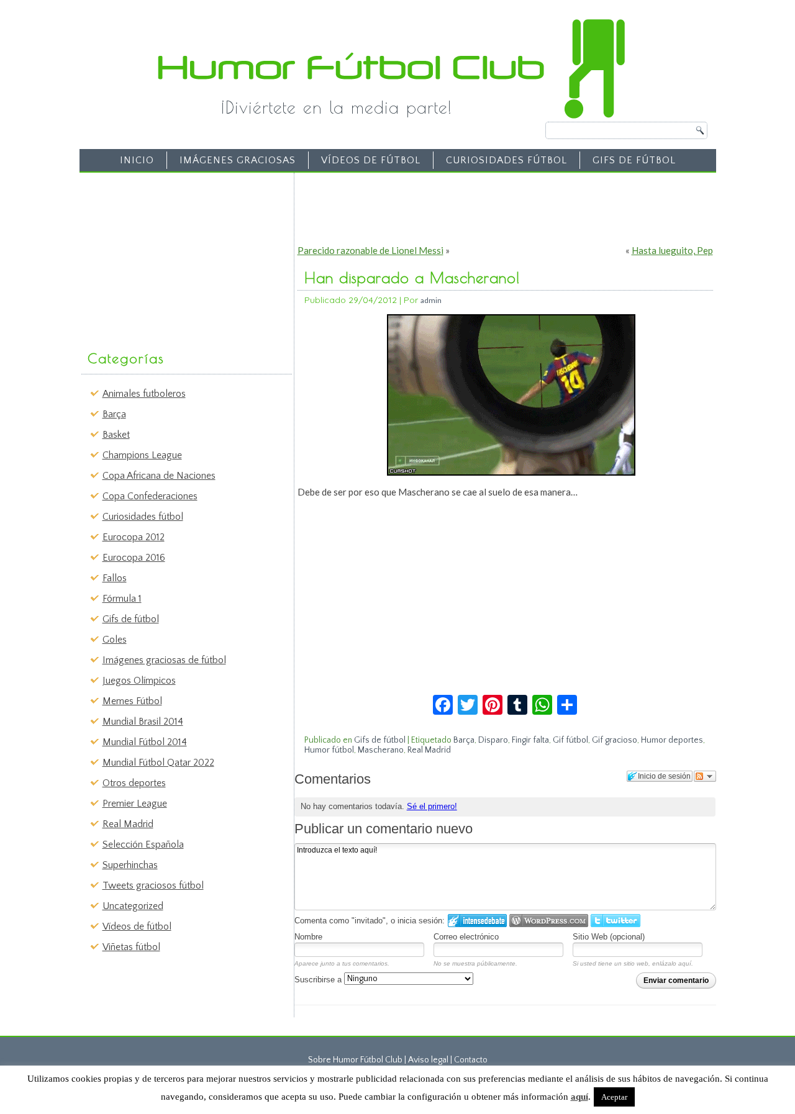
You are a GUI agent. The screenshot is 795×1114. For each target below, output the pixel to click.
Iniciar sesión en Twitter (615, 920)
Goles (114, 639)
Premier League (134, 803)
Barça (114, 414)
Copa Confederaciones (150, 496)
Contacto (471, 1060)
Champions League (142, 455)
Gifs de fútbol (634, 160)
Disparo (493, 740)
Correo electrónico (466, 936)
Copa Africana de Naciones (159, 475)
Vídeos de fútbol (370, 160)
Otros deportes (134, 783)
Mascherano (381, 750)
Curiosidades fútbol (506, 160)
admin (431, 300)
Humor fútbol (329, 750)
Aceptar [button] (614, 1097)
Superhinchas (130, 865)
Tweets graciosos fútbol (153, 885)
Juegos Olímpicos (139, 680)
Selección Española (143, 844)
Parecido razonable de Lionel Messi (370, 250)
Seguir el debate (705, 776)
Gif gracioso (614, 740)
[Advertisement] (177, 255)
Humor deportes (672, 740)
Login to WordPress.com (548, 920)
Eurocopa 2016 (133, 557)
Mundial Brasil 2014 (142, 721)
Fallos (114, 578)
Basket (116, 434)
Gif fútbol (570, 740)
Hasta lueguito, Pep (672, 250)
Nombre (308, 936)
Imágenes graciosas (237, 160)
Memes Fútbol (132, 701)
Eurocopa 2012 (133, 537)
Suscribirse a (319, 979)
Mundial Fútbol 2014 (144, 742)
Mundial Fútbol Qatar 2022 (158, 762)
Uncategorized (132, 906)
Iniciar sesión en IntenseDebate (477, 920)
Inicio (137, 160)
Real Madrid (127, 824)
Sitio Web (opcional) (609, 936)
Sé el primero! (432, 806)
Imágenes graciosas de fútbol (164, 660)
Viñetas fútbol (131, 947)
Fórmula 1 (122, 598)
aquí (579, 1097)
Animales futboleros (144, 393)
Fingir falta (530, 740)
